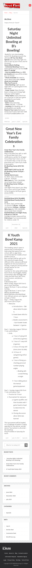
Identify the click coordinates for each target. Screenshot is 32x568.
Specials (24, 121)
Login (4, 560)
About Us (11, 553)
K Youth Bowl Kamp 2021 (13, 240)
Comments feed (11, 533)
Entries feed (10, 529)
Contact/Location (23, 553)
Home (6, 553)
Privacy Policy (11, 560)
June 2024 (9, 492)
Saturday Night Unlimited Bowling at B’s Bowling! (14, 459)
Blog (16, 553)
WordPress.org (10, 537)
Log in (8, 526)
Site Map (18, 560)
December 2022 (11, 496)
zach (7, 228)
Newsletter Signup (22, 556)
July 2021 (9, 499)
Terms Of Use (25, 560)
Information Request (10, 556)
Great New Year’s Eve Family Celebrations (13, 137)
